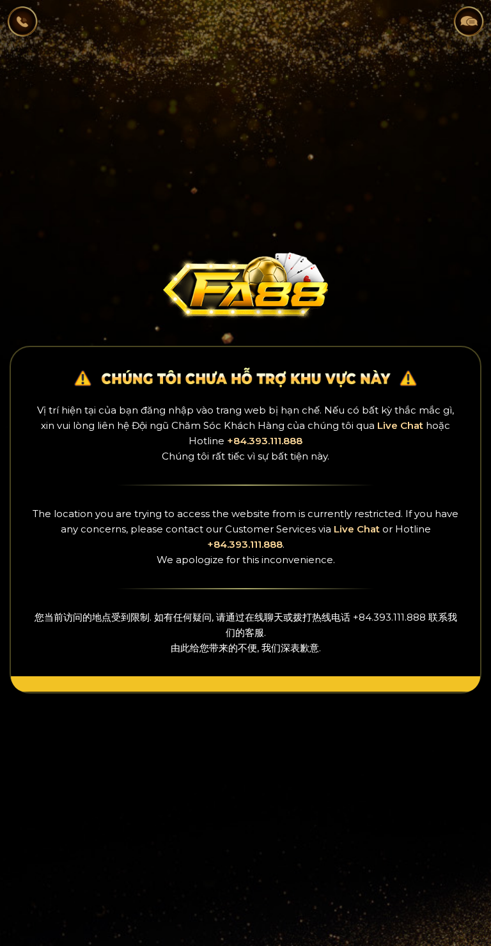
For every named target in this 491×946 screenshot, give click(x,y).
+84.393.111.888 (264, 441)
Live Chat (400, 425)
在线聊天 (264, 617)
